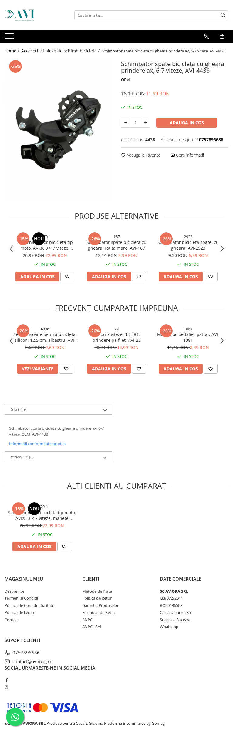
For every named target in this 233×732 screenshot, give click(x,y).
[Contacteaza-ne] (207, 36)
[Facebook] (6, 680)
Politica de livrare (20, 612)
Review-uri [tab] (21, 457)
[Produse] (10, 37)
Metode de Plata (97, 591)
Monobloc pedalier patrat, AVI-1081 (188, 337)
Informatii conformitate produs (37, 443)
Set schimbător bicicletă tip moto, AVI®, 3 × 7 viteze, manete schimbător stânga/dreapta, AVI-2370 (45, 245)
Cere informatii (189, 155)
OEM (125, 79)
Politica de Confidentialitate (29, 605)
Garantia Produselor (100, 605)
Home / (12, 51)
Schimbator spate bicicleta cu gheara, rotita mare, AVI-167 (116, 245)
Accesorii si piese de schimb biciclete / (61, 51)
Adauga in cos (187, 122)
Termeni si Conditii (21, 598)
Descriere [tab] (17, 409)
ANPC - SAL (92, 626)
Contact (12, 619)
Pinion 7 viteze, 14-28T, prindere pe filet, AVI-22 (117, 337)
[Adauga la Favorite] (67, 276)
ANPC (87, 619)
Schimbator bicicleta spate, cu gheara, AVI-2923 (188, 245)
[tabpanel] (58, 129)
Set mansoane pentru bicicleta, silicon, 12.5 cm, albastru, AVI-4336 (45, 337)
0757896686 (25, 653)
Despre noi (14, 591)
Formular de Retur (98, 612)
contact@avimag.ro (31, 661)
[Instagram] (6, 687)
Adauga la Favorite (142, 155)
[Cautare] (223, 15)
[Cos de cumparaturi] (221, 36)
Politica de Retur (97, 598)
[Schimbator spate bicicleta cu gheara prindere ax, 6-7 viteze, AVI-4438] (58, 129)
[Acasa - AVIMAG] (35, 15)
